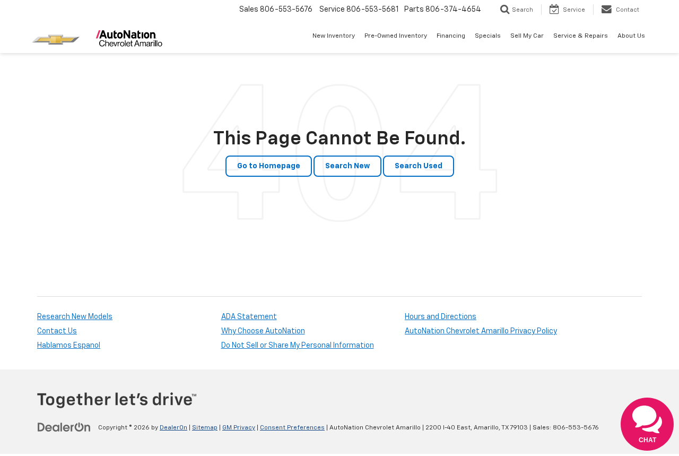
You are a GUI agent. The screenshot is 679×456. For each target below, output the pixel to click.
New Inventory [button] (333, 36)
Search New (347, 166)
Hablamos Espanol (68, 345)
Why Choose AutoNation (263, 331)
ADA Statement (249, 317)
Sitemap (204, 428)
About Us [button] (631, 36)
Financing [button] (451, 36)
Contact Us (57, 331)
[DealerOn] (64, 427)
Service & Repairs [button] (580, 36)
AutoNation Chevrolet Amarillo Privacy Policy (481, 331)
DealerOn (173, 428)
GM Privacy (238, 428)
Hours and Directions (440, 317)
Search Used (418, 166)
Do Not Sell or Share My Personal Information (297, 345)
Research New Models (74, 317)
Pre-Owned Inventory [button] (395, 36)
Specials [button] (488, 36)
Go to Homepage (268, 166)
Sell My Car (527, 36)
